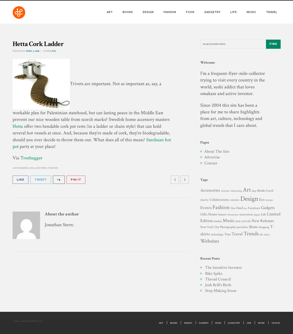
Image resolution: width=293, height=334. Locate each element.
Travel (271, 12)
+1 (59, 179)
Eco (54, 51)
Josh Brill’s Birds (218, 285)
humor (222, 214)
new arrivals (243, 221)
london (218, 221)
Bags (254, 191)
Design (148, 12)
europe (269, 200)
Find (273, 44)
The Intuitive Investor (223, 267)
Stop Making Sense (220, 290)
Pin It (76, 179)
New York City (209, 227)
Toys (227, 234)
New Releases (263, 220)
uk (261, 234)
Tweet (40, 179)
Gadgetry (212, 12)
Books (127, 12)
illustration (233, 214)
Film (233, 208)
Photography (228, 227)
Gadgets (268, 208)
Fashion (169, 12)
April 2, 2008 (32, 51)
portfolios (242, 227)
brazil (269, 190)
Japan (257, 214)
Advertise (212, 157)
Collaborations (219, 200)
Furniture (254, 208)
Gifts (203, 214)
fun (245, 208)
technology (217, 234)
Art (110, 12)
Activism (225, 191)
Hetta (18, 126)
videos (266, 234)
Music (251, 12)
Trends (53, 168)
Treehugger (31, 158)
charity (204, 200)
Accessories (21, 168)
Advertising (236, 191)
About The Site (216, 151)
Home (212, 214)
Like (20, 179)
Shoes (253, 226)
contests (234, 200)
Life (233, 12)
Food (190, 12)
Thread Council (218, 279)
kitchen (42, 168)
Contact (210, 163)
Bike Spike (213, 273)
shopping (263, 227)
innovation (246, 214)
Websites (209, 241)
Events (206, 207)
